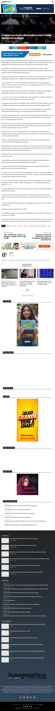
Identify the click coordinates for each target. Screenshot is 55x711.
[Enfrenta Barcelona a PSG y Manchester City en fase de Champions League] (45, 273)
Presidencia (28, 277)
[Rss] (34, 697)
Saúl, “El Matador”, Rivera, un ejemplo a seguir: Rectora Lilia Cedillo (15, 235)
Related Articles (27, 264)
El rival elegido (5, 180)
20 (12, 626)
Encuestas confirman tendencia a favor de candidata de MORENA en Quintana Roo (41, 236)
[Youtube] (27, 697)
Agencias (3, 60)
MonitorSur (30, 708)
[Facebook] (20, 697)
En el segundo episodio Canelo (9, 97)
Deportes (46, 277)
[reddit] (23, 47)
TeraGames (25, 708)
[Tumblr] (31, 697)
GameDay (41, 704)
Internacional (9, 278)
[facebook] (11, 47)
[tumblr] (36, 47)
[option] (9, 278)
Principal (15, 278)
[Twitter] (24, 697)
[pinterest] (27, 47)
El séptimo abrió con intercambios (9, 131)
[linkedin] (32, 47)
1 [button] (26, 289)
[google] (19, 47)
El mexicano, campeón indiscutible (10, 172)
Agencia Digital (18, 708)
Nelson (6, 41)
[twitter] (15, 47)
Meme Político (37, 708)
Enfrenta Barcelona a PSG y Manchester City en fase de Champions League (44, 283)
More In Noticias (27, 266)
